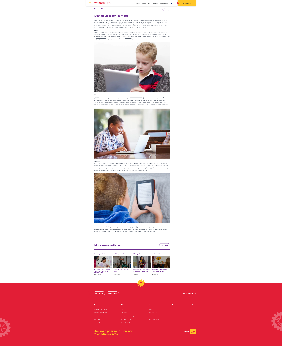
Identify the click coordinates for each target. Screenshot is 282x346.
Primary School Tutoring (127, 316)
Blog (173, 304)
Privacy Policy (97, 319)
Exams (122, 309)
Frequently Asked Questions (101, 312)
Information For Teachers (100, 309)
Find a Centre (164, 3)
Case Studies (152, 309)
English (138, 3)
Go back (166, 9)
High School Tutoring (126, 319)
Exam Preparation (153, 3)
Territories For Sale (153, 312)
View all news (164, 245)
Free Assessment (187, 3)
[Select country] (172, 3)
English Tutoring (112, 293)
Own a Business (153, 304)
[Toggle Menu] (90, 3)
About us (96, 304)
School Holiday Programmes (128, 322)
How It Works (152, 316)
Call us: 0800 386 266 (189, 293)
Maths (144, 3)
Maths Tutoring (99, 293)
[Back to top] (141, 283)
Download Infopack (154, 319)
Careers (194, 304)
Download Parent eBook (100, 322)
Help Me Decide (125, 312)
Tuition (123, 304)
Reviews (96, 316)
